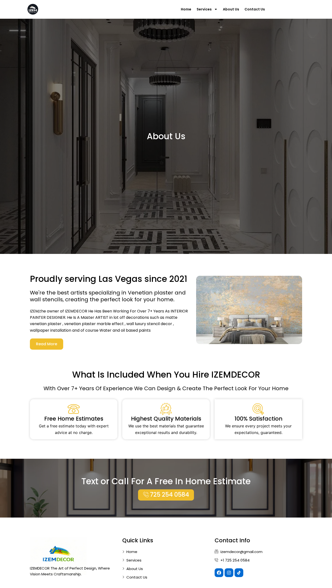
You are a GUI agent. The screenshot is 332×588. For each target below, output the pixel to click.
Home (186, 9)
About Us (231, 9)
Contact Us (255, 9)
